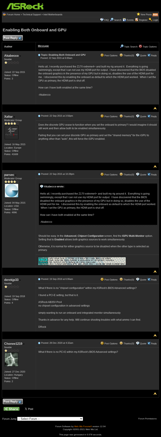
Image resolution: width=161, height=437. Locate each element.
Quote (143, 55)
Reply (154, 55)
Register (143, 20)
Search (117, 20)
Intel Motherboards (52, 14)
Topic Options (149, 46)
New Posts (146, 14)
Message (43, 46)
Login (155, 20)
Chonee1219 (13, 343)
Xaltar (9, 116)
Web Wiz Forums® (83, 426)
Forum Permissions (147, 418)
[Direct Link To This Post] (39, 55)
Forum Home (13, 14)
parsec (9, 174)
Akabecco (11, 55)
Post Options (111, 55)
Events (130, 20)
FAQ (106, 20)
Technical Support (32, 14)
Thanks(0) (128, 55)
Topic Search (130, 46)
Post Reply (10, 37)
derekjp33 (11, 280)
